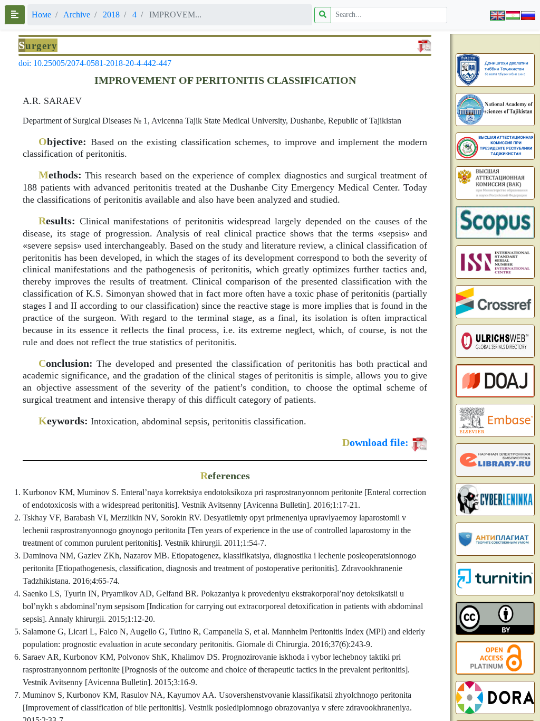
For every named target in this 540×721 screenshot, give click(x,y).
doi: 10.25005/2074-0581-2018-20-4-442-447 (94, 63)
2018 (111, 14)
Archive (76, 14)
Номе (41, 14)
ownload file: (375, 442)
